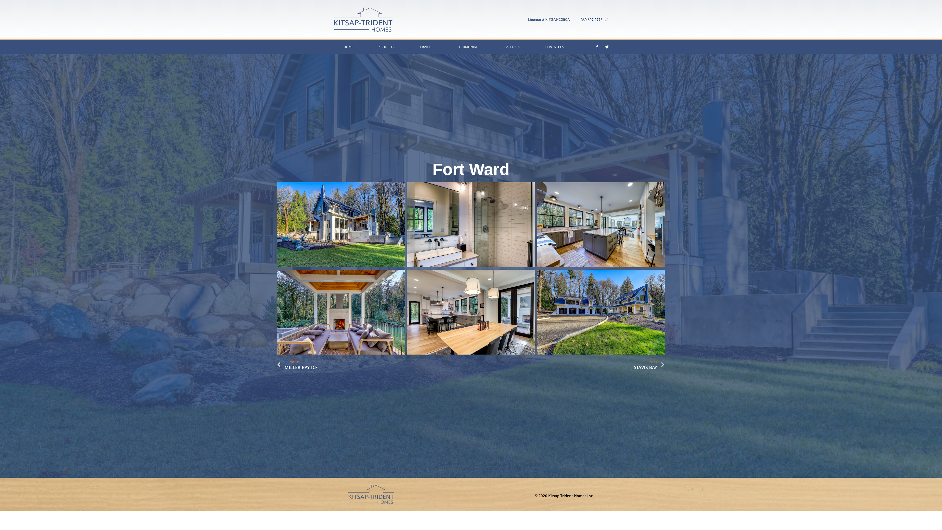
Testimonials (468, 47)
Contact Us (554, 47)
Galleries (512, 47)
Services (425, 47)
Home (348, 47)
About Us (386, 47)
